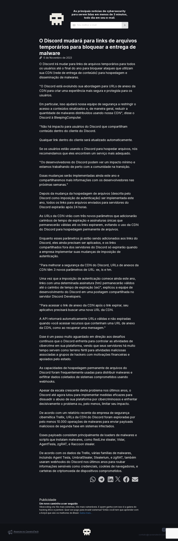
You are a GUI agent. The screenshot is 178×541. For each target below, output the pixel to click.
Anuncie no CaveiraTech (26, 531)
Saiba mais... (86, 513)
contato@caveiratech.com (152, 534)
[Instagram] (164, 530)
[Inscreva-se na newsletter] (125, 25)
